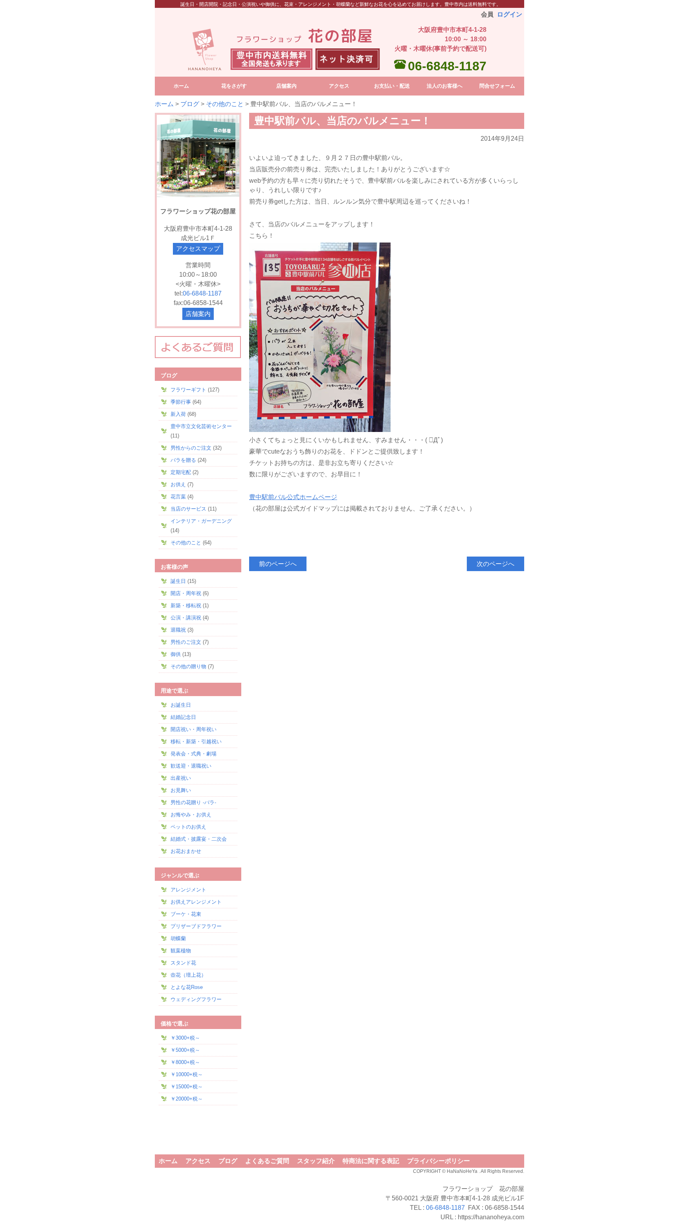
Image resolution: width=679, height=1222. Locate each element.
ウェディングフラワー (196, 999)
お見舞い (181, 790)
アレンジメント (188, 890)
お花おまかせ (186, 851)
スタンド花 (183, 963)
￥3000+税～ (185, 1038)
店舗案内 (198, 314)
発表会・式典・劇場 (194, 754)
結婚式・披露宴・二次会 (199, 839)
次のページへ (495, 563)
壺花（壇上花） (188, 975)
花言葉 (178, 497)
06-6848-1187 (447, 66)
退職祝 (178, 630)
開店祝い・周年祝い (194, 729)
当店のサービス (188, 509)
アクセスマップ (198, 248)
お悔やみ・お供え (191, 815)
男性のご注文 (186, 642)
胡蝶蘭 (178, 938)
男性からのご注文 (191, 448)
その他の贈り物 (188, 666)
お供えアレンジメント (196, 902)
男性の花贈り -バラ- (193, 802)
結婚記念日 (183, 717)
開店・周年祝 (186, 593)
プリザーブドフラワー (196, 926)
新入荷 (178, 414)
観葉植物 (181, 951)
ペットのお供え (188, 827)
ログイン (509, 14)
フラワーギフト (188, 390)
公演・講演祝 (186, 618)
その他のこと (225, 104)
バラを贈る (183, 460)
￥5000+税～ (185, 1050)
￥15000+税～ (187, 1087)
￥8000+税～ (185, 1062)
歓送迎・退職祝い (191, 766)
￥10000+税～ (187, 1074)
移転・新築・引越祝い (196, 741)
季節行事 (181, 402)
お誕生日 (181, 705)
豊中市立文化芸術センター (201, 426)
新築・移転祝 (186, 605)
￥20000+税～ (187, 1099)
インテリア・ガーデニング (201, 521)
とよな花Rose (187, 987)
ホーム (164, 104)
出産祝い (181, 778)
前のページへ (278, 563)
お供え (178, 484)
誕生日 (178, 581)
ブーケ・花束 (186, 914)
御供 (176, 654)
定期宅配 (181, 472)
